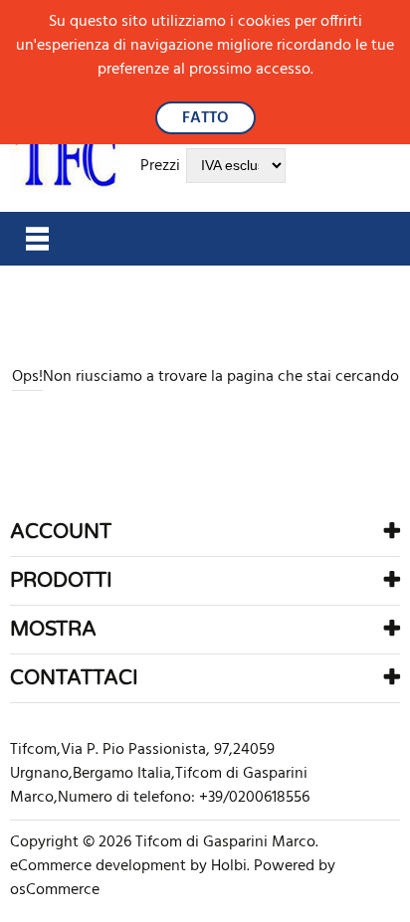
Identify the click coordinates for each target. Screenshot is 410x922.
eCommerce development (98, 866)
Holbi (229, 866)
